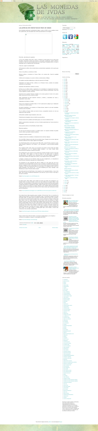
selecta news (65, 385)
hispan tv (65, 332)
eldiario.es (65, 312)
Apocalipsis (25, 224)
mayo (65, 110)
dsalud (64, 302)
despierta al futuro (66, 298)
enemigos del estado (67, 314)
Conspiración (76, 44)
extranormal (65, 320)
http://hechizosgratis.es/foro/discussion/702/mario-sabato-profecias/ (35, 211)
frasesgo (64, 324)
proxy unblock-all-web (67, 370)
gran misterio (65, 329)
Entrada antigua (55, 227)
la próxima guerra (66, 341)
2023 (65, 83)
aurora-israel (65, 289)
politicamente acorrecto (67, 360)
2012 (65, 187)
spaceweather (65, 387)
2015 (65, 96)
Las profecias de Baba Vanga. (69, 261)
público (64, 374)
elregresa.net (65, 313)
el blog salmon (66, 306)
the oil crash (65, 389)
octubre (65, 102)
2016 (65, 94)
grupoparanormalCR (67, 331)
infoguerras (65, 335)
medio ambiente (66, 347)
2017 (65, 93)
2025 (65, 80)
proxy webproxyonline (67, 371)
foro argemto (65, 321)
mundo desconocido (67, 352)
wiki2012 (68, 54)
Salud (78, 50)
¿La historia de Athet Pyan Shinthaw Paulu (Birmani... (70, 121)
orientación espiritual (67, 356)
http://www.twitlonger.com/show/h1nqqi (29, 219)
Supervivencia (73, 53)
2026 (65, 79)
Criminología (65, 46)
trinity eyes (65, 391)
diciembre (66, 99)
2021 (65, 86)
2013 (65, 185)
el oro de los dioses (66, 309)
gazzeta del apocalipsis (67, 325)
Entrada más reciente (23, 227)
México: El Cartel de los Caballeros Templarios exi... (70, 154)
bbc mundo (65, 290)
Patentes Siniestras (67, 168)
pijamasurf (65, 359)
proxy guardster (66, 366)
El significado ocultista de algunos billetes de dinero (73, 238)
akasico (64, 282)
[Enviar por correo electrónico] (37, 223)
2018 (65, 91)
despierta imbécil (66, 299)
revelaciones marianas (67, 382)
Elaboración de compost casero (70, 147)
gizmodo (64, 328)
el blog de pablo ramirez (67, 305)
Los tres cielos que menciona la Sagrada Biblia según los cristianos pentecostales (71, 210)
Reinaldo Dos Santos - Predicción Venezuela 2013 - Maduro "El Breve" (74, 268)
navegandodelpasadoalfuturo (68, 355)
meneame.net (65, 348)
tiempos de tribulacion (67, 390)
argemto (64, 287)
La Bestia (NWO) (70, 49)
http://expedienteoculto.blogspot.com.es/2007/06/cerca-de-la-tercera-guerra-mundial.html (39, 190)
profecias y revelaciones (67, 363)
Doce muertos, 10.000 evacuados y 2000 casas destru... (70, 162)
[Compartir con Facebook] (41, 223)
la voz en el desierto (67, 345)
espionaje (77, 48)
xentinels (65, 397)
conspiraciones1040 (67, 294)
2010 (65, 190)
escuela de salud (66, 317)
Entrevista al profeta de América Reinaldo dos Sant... (70, 116)
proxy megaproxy (66, 367)
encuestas (71, 48)
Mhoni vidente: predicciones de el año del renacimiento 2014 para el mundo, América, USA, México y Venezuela (70, 247)
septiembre (66, 103)
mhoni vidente (65, 349)
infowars (64, 336)
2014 (65, 97)
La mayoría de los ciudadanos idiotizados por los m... (69, 132)
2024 (65, 82)
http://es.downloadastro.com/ (68, 333)
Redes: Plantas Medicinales (69, 125)
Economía (64, 48)
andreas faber (65, 285)
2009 (65, 191)
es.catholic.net (66, 316)
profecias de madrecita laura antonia (70, 362)
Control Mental (71, 45)
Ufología (63, 54)
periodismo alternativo (67, 358)
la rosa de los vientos (67, 343)
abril (65, 111)
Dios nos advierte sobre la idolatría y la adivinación (73, 201)
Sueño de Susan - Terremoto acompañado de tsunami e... (70, 127)
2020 (65, 88)
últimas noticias (66, 393)
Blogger (60, 421)
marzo (65, 180)
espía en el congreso (67, 318)
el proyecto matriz (66, 310)
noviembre (66, 100)
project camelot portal (67, 364)
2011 (65, 188)
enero (65, 183)
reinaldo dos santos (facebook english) (70, 379)
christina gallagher (66, 293)
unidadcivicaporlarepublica (68, 394)
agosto (65, 105)
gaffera (50, 421)
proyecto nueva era (66, 372)
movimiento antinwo (67, 351)
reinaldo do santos (66, 378)
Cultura (73, 46)
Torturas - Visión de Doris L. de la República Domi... (70, 137)
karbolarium (65, 340)
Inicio (40, 227)
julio (65, 106)
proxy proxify (65, 368)
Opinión (64, 50)
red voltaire (65, 375)
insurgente (65, 337)
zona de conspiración (67, 398)
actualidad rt (65, 279)
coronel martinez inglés (67, 295)
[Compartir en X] (39, 223)
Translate (71, 29)
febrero (65, 182)
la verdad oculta (66, 344)
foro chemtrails (66, 322)
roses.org (65, 383)
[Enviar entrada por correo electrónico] (35, 222)
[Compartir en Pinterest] (42, 223)
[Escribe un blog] (38, 223)
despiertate (65, 301)
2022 (65, 85)
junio (65, 108)
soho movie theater (66, 386)
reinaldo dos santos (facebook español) (70, 381)
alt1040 (64, 283)
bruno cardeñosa (66, 291)
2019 (65, 90)
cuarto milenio (65, 297)
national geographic (67, 354)
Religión (71, 50)
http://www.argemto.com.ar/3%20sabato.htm (30, 176)
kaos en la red (65, 339)
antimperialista (66, 286)
